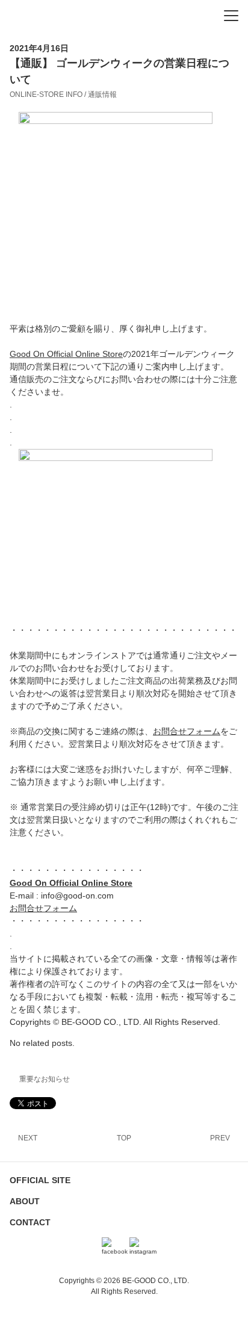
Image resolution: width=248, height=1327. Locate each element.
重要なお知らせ (44, 1079)
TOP (124, 1138)
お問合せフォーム (186, 731)
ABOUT (25, 1201)
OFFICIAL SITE (40, 1180)
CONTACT (30, 1222)
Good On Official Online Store (66, 354)
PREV (220, 1138)
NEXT (27, 1138)
